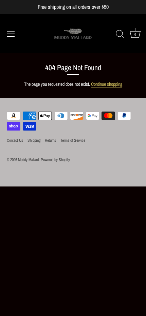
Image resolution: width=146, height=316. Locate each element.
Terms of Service (72, 140)
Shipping (34, 140)
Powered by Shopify (55, 159)
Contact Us (15, 140)
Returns (50, 140)
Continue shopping (106, 84)
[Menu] (10, 33)
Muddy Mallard (28, 159)
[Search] (119, 34)
